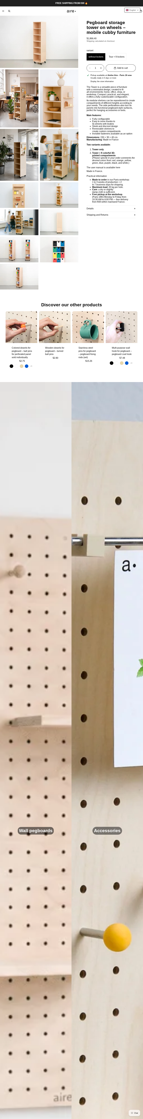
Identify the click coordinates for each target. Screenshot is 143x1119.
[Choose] (32, 338)
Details (90, 208)
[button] (132, 10)
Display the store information (102, 81)
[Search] (9, 11)
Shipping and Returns (97, 215)
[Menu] (3, 11)
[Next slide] (34, 327)
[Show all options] (31, 366)
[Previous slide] (9, 327)
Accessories (107, 830)
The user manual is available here (103, 167)
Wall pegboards (36, 830)
